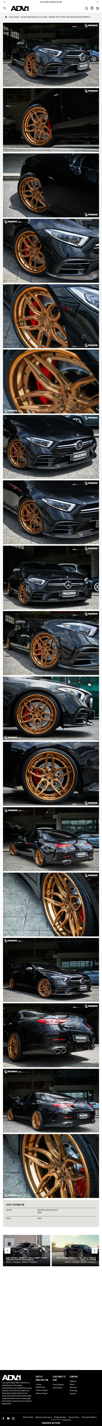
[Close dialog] (96, 682)
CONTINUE (26, 727)
